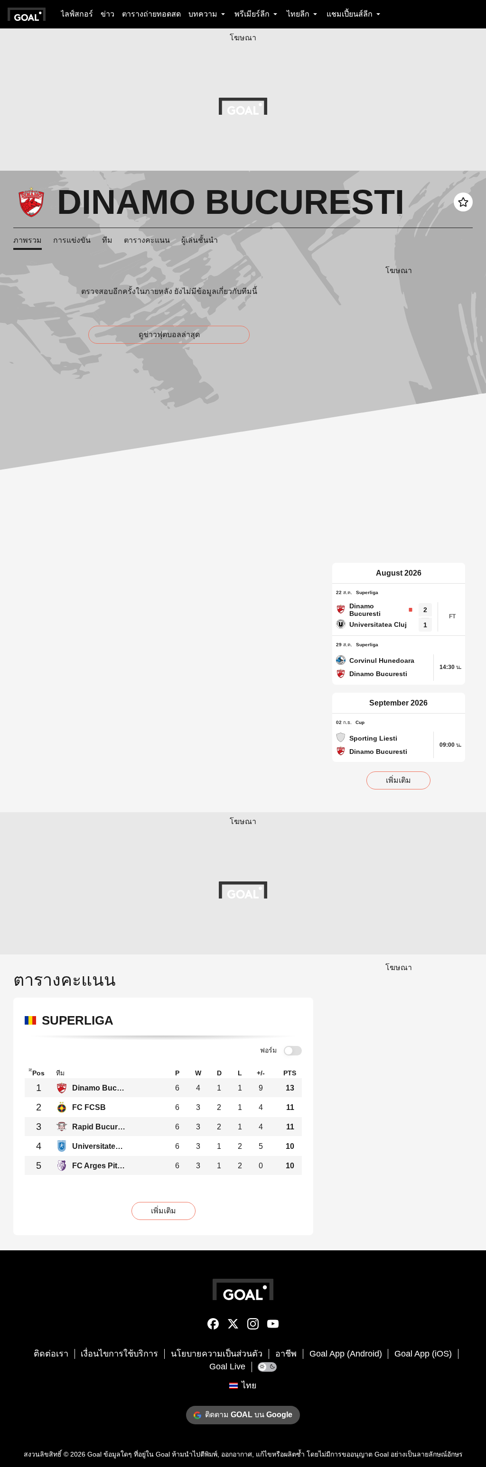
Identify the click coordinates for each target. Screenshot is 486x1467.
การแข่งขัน (72, 240)
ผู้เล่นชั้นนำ (199, 240)
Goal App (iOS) (423, 1353)
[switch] (293, 1051)
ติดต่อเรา (51, 1353)
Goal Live (227, 1366)
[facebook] (213, 1325)
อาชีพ (286, 1353)
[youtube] (272, 1325)
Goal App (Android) (345, 1353)
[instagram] (253, 1325)
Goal (94, 1454)
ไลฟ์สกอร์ (77, 14)
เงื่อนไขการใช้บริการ (119, 1353)
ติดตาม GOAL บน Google (248, 1415)
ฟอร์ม (268, 1050)
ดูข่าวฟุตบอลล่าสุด (169, 334)
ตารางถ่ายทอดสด (151, 14)
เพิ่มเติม (398, 780)
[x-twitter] (233, 1325)
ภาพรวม (27, 240)
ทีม (107, 240)
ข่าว (107, 14)
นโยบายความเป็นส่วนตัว (216, 1353)
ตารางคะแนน (147, 240)
